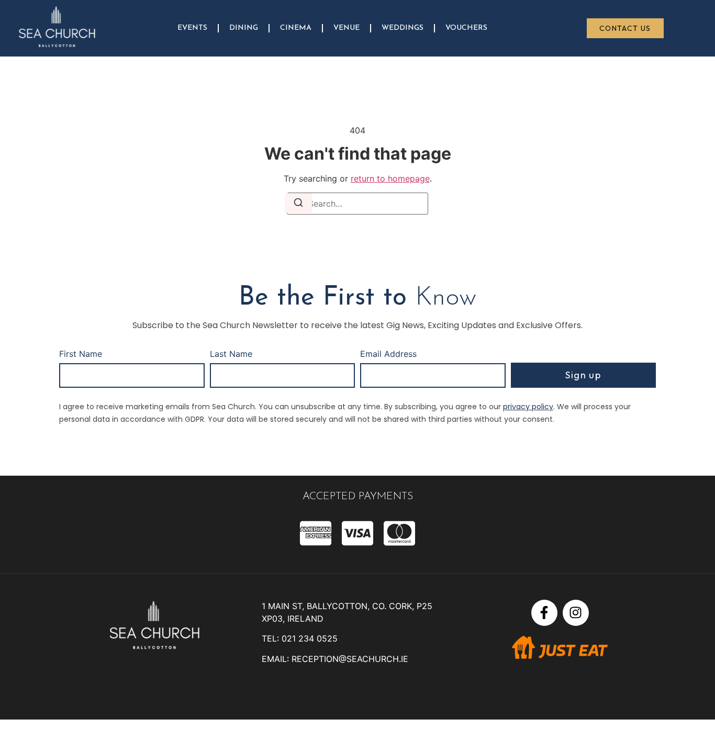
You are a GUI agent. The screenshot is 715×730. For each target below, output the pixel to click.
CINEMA (295, 28)
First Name (80, 354)
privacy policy (528, 406)
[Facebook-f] (544, 613)
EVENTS (192, 28)
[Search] (298, 203)
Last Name (231, 354)
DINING (243, 28)
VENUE (346, 28)
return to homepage (390, 178)
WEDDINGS (402, 28)
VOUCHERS (466, 28)
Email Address (388, 354)
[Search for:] (357, 204)
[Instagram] (576, 613)
